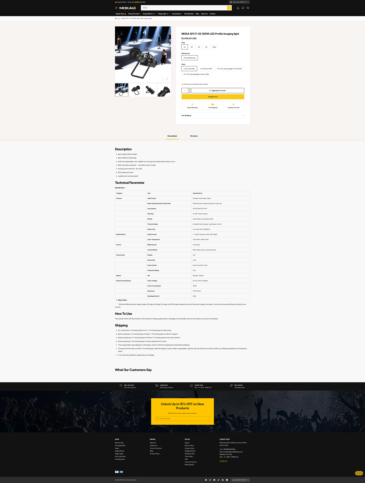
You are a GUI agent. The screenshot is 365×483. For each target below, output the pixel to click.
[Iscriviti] (208, 418)
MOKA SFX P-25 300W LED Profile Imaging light (137, 18)
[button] (116, 7)
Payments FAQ (189, 454)
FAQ (186, 459)
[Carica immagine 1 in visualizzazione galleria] (121, 90)
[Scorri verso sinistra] (163, 78)
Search (187, 443)
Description (172, 136)
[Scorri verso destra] (167, 78)
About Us (153, 443)
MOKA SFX (122, 480)
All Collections (120, 459)
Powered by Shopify (131, 480)
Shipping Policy (190, 451)
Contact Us (153, 445)
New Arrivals (119, 443)
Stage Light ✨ (163, 14)
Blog (151, 451)
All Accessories (120, 456)
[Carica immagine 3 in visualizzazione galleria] (150, 90)
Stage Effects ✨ (148, 14)
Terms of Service (156, 448)
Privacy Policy (154, 454)
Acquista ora (213, 97)
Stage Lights (119, 454)
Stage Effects (119, 451)
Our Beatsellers (120, 445)
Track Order (189, 456)
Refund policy (189, 465)
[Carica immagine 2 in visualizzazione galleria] (135, 90)
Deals (117, 448)
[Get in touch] (242, 7)
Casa (118, 18)
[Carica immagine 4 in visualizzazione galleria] (164, 90)
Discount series (133, 14)
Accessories (176, 14)
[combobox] (186, 7)
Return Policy (189, 445)
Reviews (194, 136)
